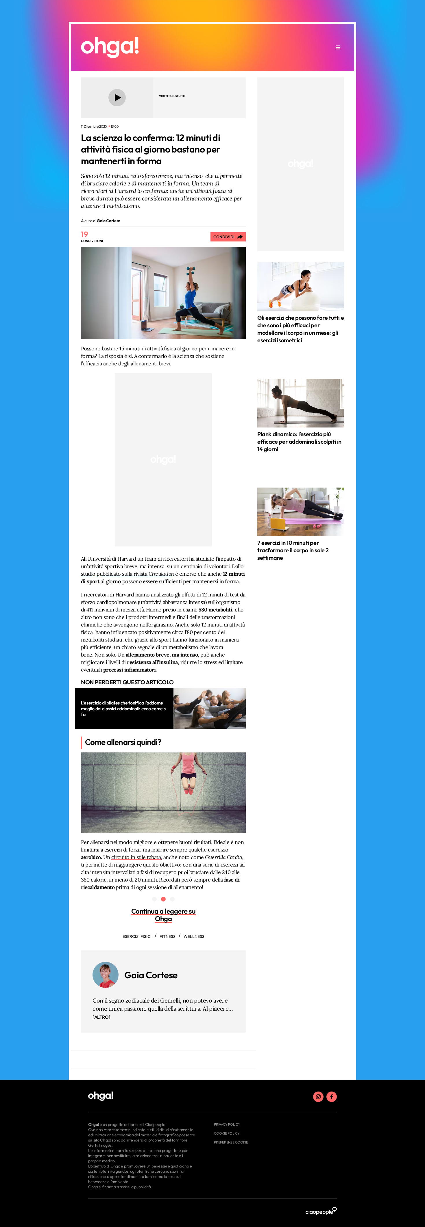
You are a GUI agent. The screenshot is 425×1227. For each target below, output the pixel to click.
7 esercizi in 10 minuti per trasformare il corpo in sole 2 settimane (293, 550)
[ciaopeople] (321, 1211)
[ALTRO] (101, 1017)
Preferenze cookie (231, 1142)
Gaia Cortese (150, 975)
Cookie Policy (227, 1133)
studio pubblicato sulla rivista (127, 573)
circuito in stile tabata (136, 857)
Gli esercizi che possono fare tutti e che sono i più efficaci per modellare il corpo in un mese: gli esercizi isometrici (300, 329)
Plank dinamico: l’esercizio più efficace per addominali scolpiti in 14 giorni (299, 441)
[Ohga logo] (110, 47)
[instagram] (318, 1097)
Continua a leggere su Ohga (163, 915)
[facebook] (331, 1097)
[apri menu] (338, 47)
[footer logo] (142, 1096)
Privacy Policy (227, 1124)
